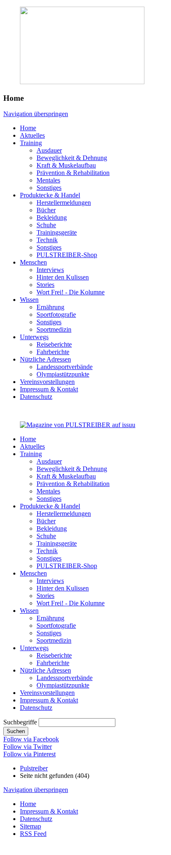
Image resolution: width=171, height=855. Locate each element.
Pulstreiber (34, 768)
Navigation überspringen (35, 113)
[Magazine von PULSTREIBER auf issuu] (77, 424)
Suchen (16, 731)
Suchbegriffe (20, 722)
